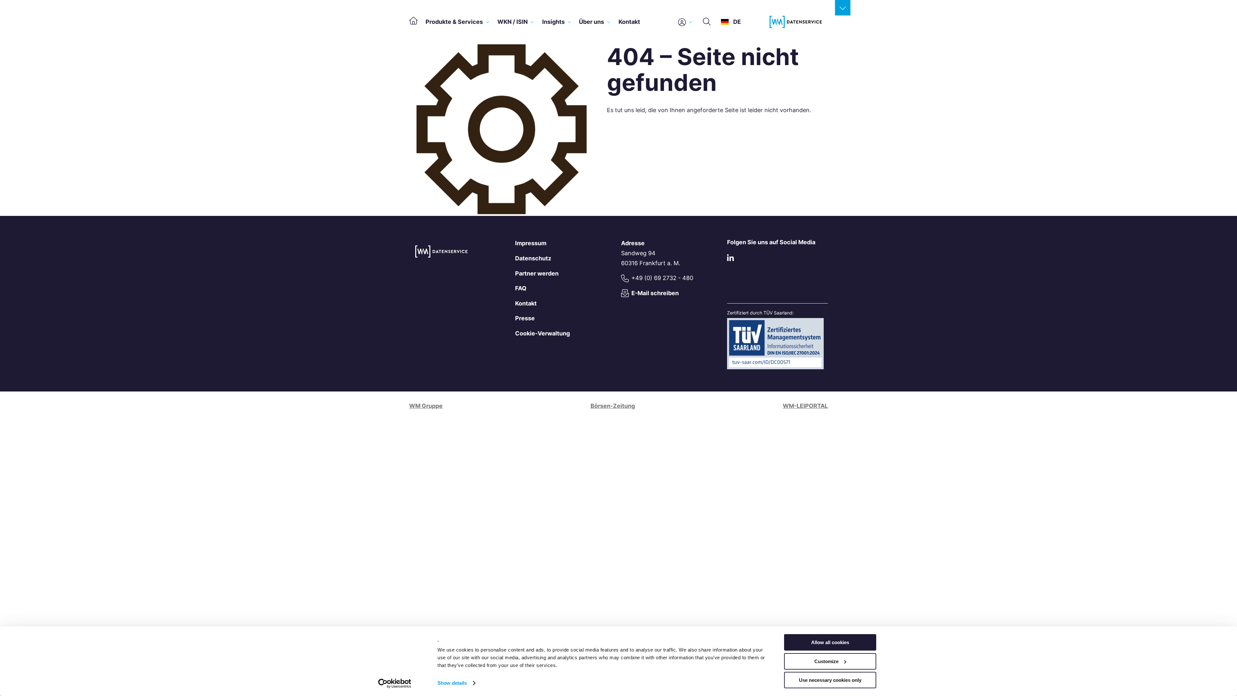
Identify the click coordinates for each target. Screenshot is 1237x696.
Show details (452, 683)
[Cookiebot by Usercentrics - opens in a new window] (395, 683)
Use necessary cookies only (830, 680)
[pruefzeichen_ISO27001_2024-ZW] (775, 367)
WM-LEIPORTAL (805, 405)
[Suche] (707, 22)
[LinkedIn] (730, 259)
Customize (826, 661)
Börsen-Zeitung (612, 405)
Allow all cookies (830, 642)
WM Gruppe (426, 405)
